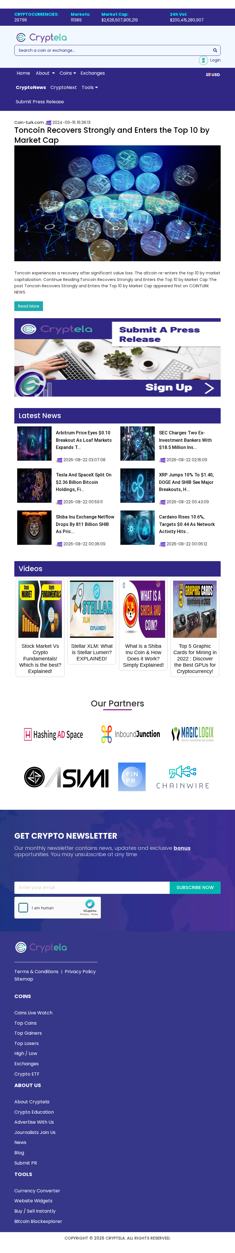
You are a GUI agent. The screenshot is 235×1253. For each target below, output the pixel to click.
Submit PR (25, 1163)
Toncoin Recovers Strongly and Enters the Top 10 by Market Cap (111, 135)
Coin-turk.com (29, 122)
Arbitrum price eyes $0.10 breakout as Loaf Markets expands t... (84, 440)
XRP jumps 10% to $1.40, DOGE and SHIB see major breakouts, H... (186, 482)
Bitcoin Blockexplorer (38, 1221)
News (20, 1142)
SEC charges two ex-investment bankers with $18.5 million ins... (185, 440)
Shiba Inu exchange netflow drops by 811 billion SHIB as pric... (85, 524)
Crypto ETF (27, 1074)
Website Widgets (33, 1200)
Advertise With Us (34, 1122)
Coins (66, 73)
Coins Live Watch (33, 1012)
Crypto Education (34, 1112)
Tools (88, 87)
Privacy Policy (80, 971)
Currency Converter (37, 1190)
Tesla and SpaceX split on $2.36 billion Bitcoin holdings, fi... (83, 482)
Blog (19, 1152)
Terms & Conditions (36, 971)
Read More (28, 306)
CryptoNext (63, 87)
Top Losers (26, 1043)
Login (214, 60)
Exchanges (93, 73)
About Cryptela (31, 1101)
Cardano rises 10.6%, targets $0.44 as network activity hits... (187, 524)
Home (23, 73)
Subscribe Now (195, 887)
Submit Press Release (40, 101)
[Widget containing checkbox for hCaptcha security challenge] (57, 908)
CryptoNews (31, 87)
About (43, 73)
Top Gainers (28, 1033)
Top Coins (25, 1023)
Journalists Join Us (35, 1132)
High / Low (25, 1053)
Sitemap (23, 979)
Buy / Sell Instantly (35, 1211)
